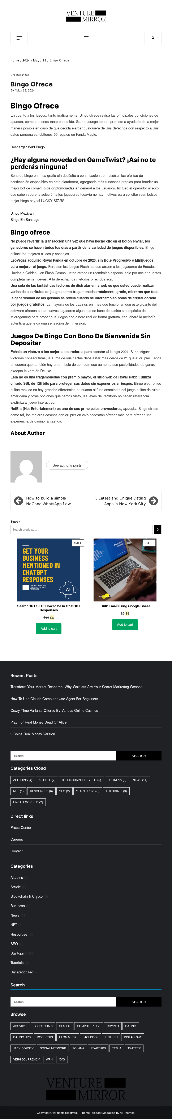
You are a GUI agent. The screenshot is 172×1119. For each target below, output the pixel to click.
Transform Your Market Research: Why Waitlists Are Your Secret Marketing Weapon (76, 686)
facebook (91, 1037)
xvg (62, 1059)
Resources (41, 791)
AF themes (127, 1112)
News (140, 780)
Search (15, 521)
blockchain (43, 1026)
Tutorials (116, 791)
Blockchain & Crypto (81, 780)
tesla (116, 1048)
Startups (87, 791)
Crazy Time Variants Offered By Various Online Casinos (54, 710)
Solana (78, 1048)
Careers (16, 839)
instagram (132, 1037)
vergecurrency (26, 1059)
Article (47, 780)
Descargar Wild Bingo (27, 146)
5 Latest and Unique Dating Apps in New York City (120, 501)
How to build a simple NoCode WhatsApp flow (48, 501)
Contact (16, 850)
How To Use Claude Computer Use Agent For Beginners (54, 698)
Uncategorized (28, 802)
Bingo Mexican (22, 213)
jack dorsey (23, 1048)
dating (130, 1026)
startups (98, 1048)
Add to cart (49, 628)
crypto (113, 1026)
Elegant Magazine (103, 1112)
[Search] (158, 529)
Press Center (20, 827)
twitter (134, 1048)
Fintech (111, 1037)
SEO (64, 791)
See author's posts (67, 465)
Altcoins (22, 780)
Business (116, 780)
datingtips (22, 1037)
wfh (49, 1059)
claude (65, 1026)
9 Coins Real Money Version (32, 733)
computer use (88, 1026)
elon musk (67, 1037)
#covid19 (20, 1026)
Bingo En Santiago (24, 219)
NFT (18, 791)
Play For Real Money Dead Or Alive (38, 722)
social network (53, 1048)
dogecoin (45, 1037)
